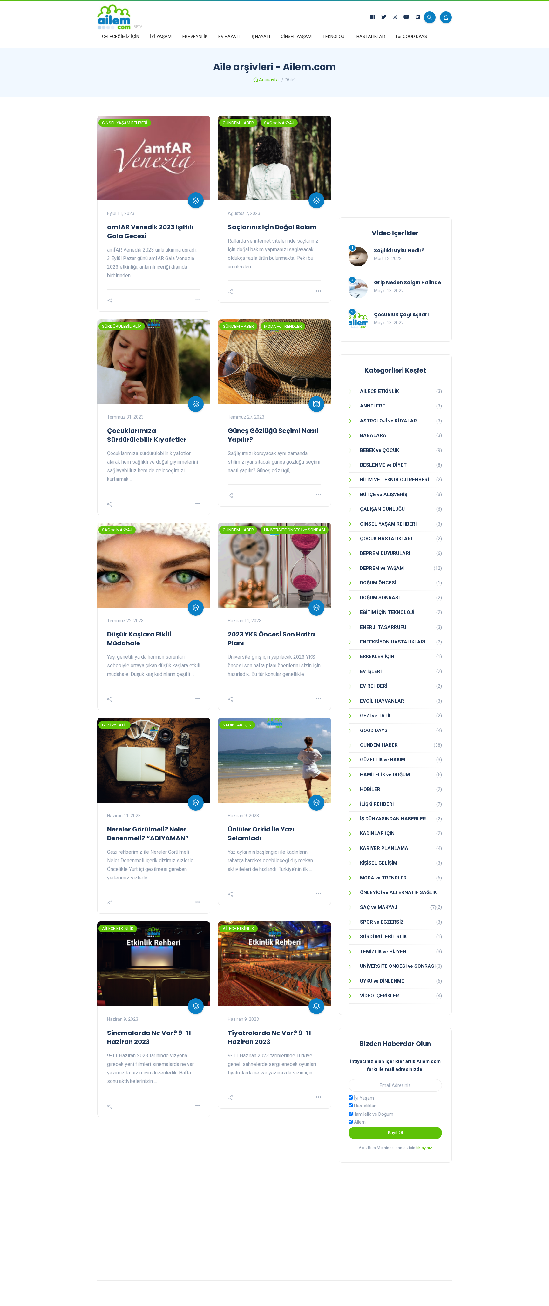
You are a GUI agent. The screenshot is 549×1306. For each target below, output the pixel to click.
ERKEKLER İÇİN (377, 656)
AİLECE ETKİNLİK (117, 928)
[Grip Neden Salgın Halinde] (358, 288)
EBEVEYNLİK (194, 36)
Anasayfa (269, 79)
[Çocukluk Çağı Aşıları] (358, 320)
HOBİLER (370, 789)
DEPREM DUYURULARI (385, 553)
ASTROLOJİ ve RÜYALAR (388, 421)
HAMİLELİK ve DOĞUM (385, 775)
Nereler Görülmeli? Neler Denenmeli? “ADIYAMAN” (148, 834)
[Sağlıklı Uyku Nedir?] (358, 256)
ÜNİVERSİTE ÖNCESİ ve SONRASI (294, 530)
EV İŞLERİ (371, 671)
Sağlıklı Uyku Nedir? (399, 250)
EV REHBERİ (373, 686)
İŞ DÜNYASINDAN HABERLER (393, 819)
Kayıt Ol (395, 1132)
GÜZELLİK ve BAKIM (382, 760)
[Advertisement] (395, 160)
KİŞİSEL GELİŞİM (378, 863)
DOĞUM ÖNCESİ (378, 583)
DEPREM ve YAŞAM (382, 568)
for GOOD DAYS (411, 36)
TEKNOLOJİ (334, 36)
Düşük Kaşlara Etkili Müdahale (139, 639)
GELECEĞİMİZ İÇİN (120, 36)
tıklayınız (424, 1147)
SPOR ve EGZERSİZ (382, 922)
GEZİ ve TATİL (114, 725)
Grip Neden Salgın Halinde (407, 282)
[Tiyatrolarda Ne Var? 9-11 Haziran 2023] (274, 963)
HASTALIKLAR (370, 36)
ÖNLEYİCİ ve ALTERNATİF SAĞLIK (398, 892)
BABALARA (373, 435)
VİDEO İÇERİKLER (379, 996)
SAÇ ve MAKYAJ (279, 122)
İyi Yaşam (363, 1098)
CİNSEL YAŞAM (296, 36)
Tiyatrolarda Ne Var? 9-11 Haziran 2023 (269, 1037)
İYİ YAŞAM (161, 36)
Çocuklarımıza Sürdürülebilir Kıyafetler (146, 435)
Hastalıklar (364, 1106)
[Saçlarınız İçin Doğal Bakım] (274, 158)
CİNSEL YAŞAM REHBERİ (124, 122)
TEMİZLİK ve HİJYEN (383, 951)
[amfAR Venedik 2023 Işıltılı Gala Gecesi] (154, 158)
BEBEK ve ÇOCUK (379, 450)
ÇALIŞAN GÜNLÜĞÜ (382, 509)
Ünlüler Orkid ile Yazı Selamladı (261, 834)
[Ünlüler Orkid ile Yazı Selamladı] (274, 760)
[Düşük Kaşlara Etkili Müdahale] (154, 565)
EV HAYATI (229, 36)
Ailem (359, 1122)
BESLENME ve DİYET (383, 465)
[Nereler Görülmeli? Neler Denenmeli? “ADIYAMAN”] (154, 760)
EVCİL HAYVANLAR (382, 701)
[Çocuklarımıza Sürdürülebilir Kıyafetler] (154, 361)
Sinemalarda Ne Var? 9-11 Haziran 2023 (149, 1037)
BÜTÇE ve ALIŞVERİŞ (383, 494)
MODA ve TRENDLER (283, 326)
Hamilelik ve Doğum (373, 1114)
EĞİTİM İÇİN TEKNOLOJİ (387, 612)
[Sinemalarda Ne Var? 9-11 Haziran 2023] (154, 963)
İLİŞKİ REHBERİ (377, 804)
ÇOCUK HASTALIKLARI (386, 539)
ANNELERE (372, 406)
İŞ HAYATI (260, 36)
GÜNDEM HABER (238, 122)
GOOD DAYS (374, 730)
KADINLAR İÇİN (237, 725)
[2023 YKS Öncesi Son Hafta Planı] (274, 565)
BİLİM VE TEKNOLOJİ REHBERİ (394, 479)
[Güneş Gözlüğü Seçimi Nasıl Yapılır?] (274, 361)
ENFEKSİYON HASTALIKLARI (392, 642)
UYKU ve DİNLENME (382, 981)
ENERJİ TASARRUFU (383, 627)
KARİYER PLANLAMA (384, 848)
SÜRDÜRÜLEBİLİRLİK (121, 326)
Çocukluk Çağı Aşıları (401, 314)
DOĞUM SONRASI (380, 598)
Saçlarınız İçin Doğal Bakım (272, 227)
